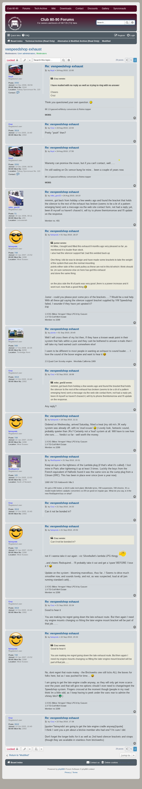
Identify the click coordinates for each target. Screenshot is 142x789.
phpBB (61, 769)
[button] (127, 60)
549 (16, 346)
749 (16, 253)
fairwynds (13, 246)
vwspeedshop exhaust (23, 49)
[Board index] (15, 22)
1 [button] (131, 60)
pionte (11, 339)
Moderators (41, 53)
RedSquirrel (14, 469)
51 (15, 214)
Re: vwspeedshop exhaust (64, 66)
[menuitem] (25, 35)
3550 (16, 83)
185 (16, 475)
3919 (16, 130)
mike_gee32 (14, 207)
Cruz (11, 124)
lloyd (11, 76)
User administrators (26, 53)
